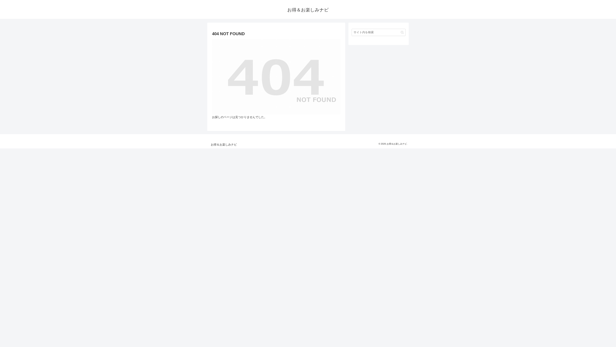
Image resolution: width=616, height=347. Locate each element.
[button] (402, 32)
